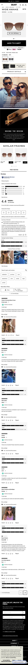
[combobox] (4, 617)
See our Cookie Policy (11, 657)
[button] (11, 166)
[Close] (21, 648)
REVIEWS (14, 169)
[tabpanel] (14, 25)
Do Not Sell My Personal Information (10, 635)
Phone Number (7, 614)
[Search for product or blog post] (20, 5)
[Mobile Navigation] (2, 4)
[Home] (14, 4)
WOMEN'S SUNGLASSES (10, 7)
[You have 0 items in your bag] (26, 5)
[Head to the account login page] (23, 5)
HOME (3, 7)
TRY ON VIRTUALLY (14, 33)
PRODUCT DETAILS (14, 71)
